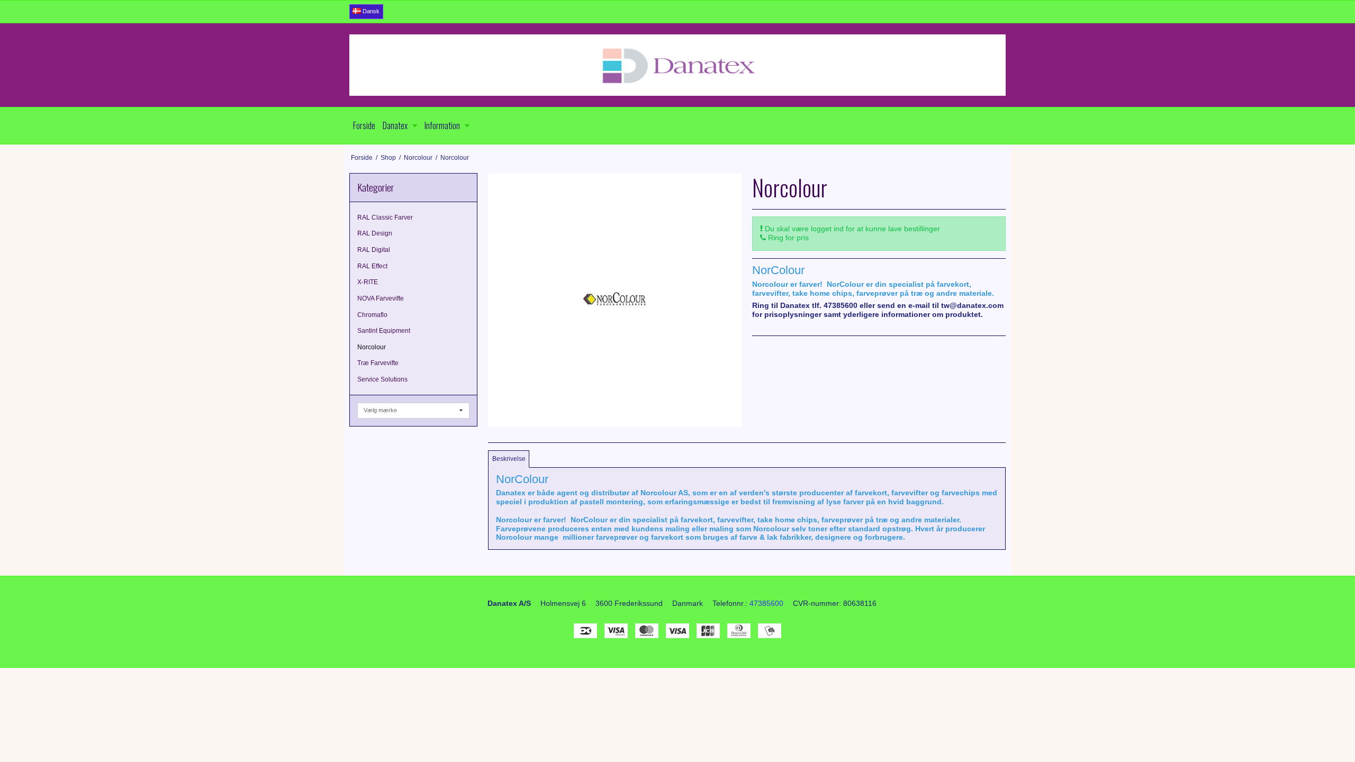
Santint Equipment (383, 330)
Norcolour (371, 347)
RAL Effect (372, 266)
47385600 (766, 603)
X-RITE (367, 282)
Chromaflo (372, 315)
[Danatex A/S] (677, 65)
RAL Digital (373, 249)
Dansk (370, 11)
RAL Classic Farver (385, 217)
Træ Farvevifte (378, 363)
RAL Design (374, 233)
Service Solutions (382, 379)
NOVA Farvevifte (380, 298)
